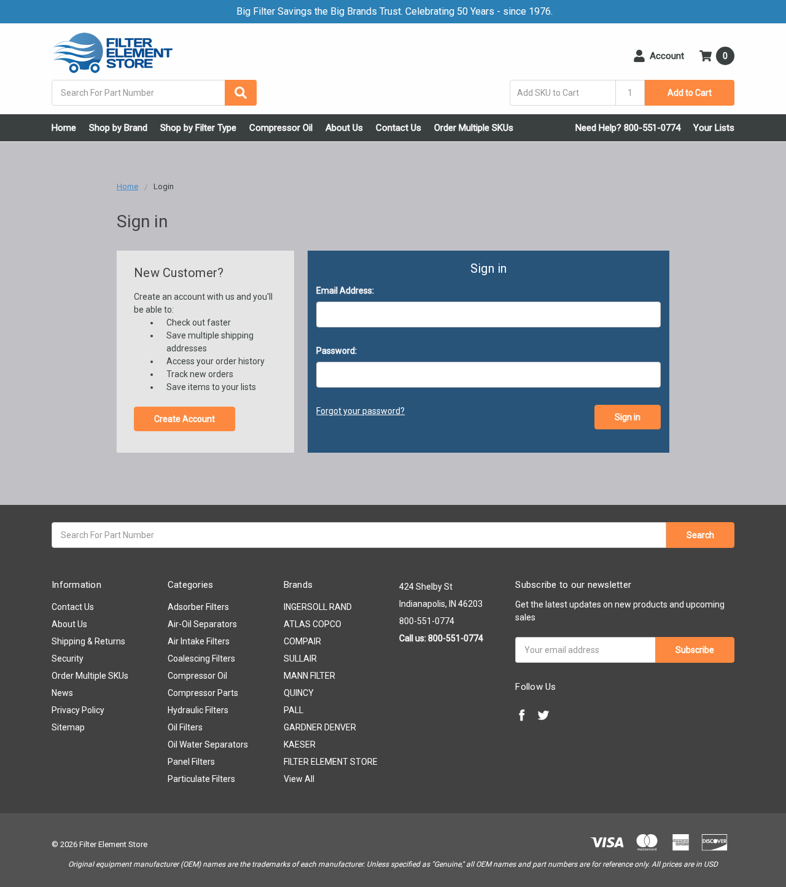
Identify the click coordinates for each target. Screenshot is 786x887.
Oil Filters (185, 727)
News (62, 693)
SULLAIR (300, 658)
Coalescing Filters (201, 658)
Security (68, 658)
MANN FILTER (309, 676)
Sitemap (68, 727)
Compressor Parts (203, 693)
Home (64, 127)
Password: (336, 351)
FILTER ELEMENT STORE (331, 762)
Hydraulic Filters (198, 710)
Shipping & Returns (88, 641)
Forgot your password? (360, 411)
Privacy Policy (78, 710)
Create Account (184, 419)
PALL (293, 710)
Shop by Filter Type (198, 127)
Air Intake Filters (199, 641)
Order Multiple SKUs (473, 127)
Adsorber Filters (198, 607)
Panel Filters (191, 762)
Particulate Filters (201, 779)
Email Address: (345, 290)
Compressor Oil (281, 127)
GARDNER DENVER (320, 727)
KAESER (300, 744)
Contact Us (398, 127)
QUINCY (299, 693)
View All (299, 779)
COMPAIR (302, 641)
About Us (344, 127)
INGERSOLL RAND (318, 607)
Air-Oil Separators (202, 624)
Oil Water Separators (208, 744)
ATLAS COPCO (312, 624)
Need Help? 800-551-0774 (627, 127)
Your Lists (713, 127)
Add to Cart (689, 93)
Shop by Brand (118, 127)
